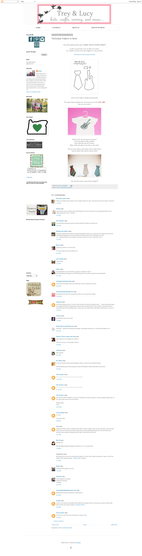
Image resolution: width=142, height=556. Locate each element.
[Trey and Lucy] (36, 166)
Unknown (59, 302)
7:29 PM (58, 448)
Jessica (58, 316)
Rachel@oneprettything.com (64, 291)
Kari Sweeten (60, 221)
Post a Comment (58, 521)
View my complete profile (33, 92)
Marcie (58, 245)
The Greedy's (60, 374)
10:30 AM (58, 407)
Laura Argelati (60, 412)
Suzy (57, 426)
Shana (58, 269)
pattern (70, 187)
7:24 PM (58, 263)
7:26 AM (58, 320)
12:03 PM (59, 296)
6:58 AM (58, 421)
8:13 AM (58, 495)
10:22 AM (58, 379)
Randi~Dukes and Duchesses (65, 326)
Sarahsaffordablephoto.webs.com (66, 490)
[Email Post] (71, 185)
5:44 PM (58, 310)
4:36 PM (58, 484)
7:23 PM (58, 471)
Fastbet (58, 500)
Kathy (58, 466)
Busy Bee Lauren (61, 198)
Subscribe (29, 177)
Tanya (40, 71)
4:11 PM (58, 239)
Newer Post (55, 525)
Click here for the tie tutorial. (84, 54)
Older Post (114, 525)
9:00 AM (58, 369)
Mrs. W (58, 440)
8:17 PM (58, 276)
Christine (59, 476)
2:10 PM (58, 215)
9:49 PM (58, 286)
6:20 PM (58, 253)
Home (85, 525)
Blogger (78, 542)
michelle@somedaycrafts (63, 281)
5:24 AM (58, 331)
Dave (85, 515)
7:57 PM (58, 434)
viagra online (77, 458)
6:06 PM (58, 345)
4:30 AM (58, 517)
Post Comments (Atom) (65, 528)
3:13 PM (58, 225)
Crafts (57, 187)
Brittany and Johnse (62, 231)
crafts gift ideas (64, 187)
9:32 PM (58, 507)
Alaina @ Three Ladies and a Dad (66, 336)
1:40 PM (58, 203)
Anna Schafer (60, 513)
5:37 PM (58, 355)
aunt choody (59, 259)
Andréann (59, 350)
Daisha (58, 209)
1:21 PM (58, 460)
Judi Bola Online (80, 505)
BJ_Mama (59, 360)
